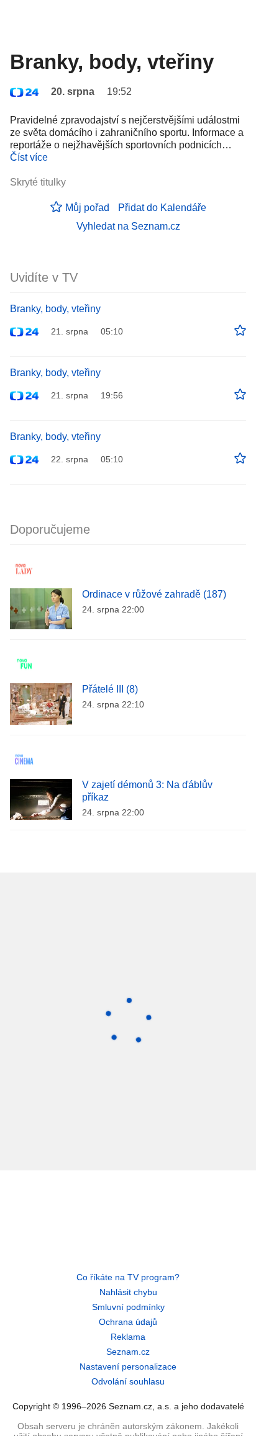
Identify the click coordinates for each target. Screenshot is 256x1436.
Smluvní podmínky (128, 1307)
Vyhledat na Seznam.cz (128, 226)
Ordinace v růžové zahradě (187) (154, 594)
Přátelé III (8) (110, 689)
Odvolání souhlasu (128, 1381)
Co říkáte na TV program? (128, 1277)
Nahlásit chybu (128, 1292)
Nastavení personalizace (128, 1366)
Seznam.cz (128, 1352)
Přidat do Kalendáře (162, 207)
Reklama (128, 1337)
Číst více (29, 157)
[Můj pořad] (240, 331)
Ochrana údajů (128, 1322)
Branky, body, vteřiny (55, 308)
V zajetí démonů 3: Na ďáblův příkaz (147, 790)
